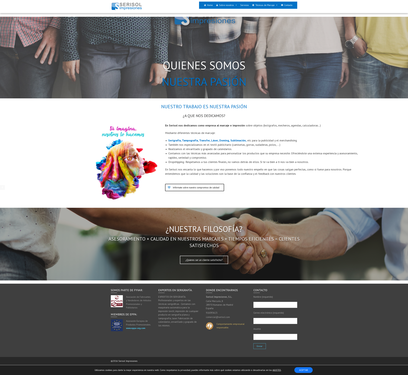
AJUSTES (277, 370)
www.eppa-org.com (135, 328)
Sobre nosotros (226, 5)
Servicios (244, 5)
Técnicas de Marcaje (265, 5)
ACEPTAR (303, 370)
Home (210, 5)
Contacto (288, 5)
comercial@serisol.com (218, 317)
